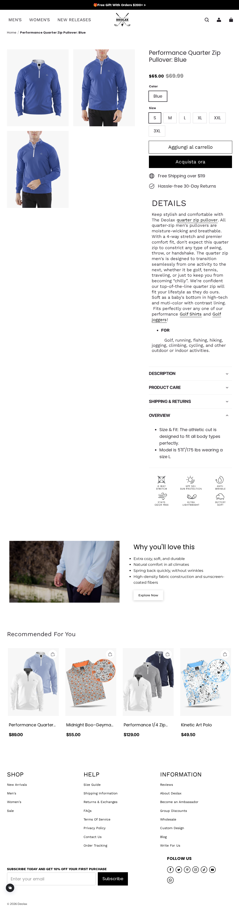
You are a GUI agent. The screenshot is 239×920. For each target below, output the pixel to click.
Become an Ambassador (179, 802)
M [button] (170, 118)
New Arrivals (17, 784)
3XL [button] (157, 131)
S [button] (155, 118)
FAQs (87, 811)
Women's (14, 802)
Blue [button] (158, 96)
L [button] (185, 118)
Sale (10, 811)
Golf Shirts (191, 314)
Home (11, 32)
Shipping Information (101, 793)
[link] (15, 20)
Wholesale (168, 819)
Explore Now (148, 595)
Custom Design (172, 828)
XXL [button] (217, 118)
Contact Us (93, 837)
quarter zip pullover (197, 219)
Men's (11, 793)
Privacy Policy (94, 828)
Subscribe (112, 879)
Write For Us (170, 845)
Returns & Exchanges (100, 802)
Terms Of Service (97, 819)
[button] (207, 20)
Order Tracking (95, 845)
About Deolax (170, 793)
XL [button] (200, 118)
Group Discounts (173, 811)
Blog (163, 837)
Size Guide (92, 784)
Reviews (166, 784)
